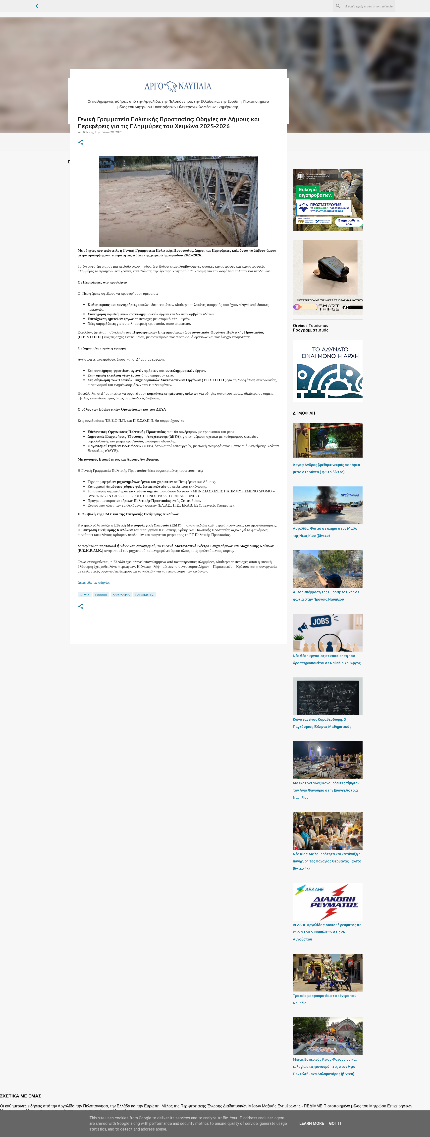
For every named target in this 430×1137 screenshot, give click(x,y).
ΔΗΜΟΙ (85, 594)
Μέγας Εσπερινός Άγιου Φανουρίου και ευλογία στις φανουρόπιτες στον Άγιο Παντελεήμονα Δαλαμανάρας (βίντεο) (325, 1066)
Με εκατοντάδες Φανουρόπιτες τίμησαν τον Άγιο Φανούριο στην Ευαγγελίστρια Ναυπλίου (326, 790)
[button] (81, 142)
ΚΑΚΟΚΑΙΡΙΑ (121, 594)
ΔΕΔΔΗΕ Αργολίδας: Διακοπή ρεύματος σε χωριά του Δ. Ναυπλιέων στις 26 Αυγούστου (327, 932)
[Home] (178, 93)
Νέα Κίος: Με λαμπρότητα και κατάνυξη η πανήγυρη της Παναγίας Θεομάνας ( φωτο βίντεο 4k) (327, 861)
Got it (335, 1123)
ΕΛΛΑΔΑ (101, 594)
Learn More (311, 1123)
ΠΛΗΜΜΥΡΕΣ (144, 594)
